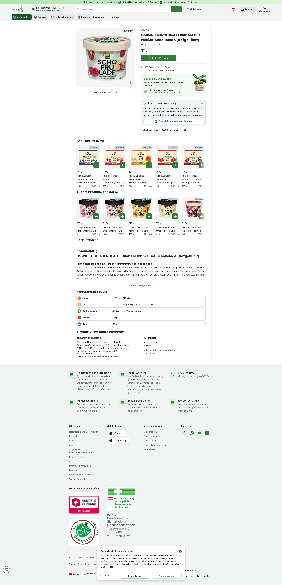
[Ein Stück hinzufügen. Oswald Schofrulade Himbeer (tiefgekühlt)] (96, 216)
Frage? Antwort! (137, 372)
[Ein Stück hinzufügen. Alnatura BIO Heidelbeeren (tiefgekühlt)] (96, 165)
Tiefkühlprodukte (149, 130)
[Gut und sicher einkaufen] (84, 532)
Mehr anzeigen (195, 115)
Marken (115, 17)
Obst (186, 130)
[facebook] (184, 433)
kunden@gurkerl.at (88, 400)
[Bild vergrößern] (131, 82)
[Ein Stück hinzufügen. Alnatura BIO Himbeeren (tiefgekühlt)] (122, 165)
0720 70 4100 (186, 372)
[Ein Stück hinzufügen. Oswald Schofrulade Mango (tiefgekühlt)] (149, 216)
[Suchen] (176, 9)
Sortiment (22, 17)
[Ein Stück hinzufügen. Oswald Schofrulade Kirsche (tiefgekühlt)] (201, 216)
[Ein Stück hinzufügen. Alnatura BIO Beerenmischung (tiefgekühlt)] (201, 165)
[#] (121, 499)
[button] (248, 9)
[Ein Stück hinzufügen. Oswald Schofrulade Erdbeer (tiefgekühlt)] (122, 216)
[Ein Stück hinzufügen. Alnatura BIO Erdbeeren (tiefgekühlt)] (175, 165)
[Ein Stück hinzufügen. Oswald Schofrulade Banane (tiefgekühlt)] (175, 216)
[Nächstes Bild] (199, 157)
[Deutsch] (235, 9)
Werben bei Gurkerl (189, 400)
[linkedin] (207, 433)
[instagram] (192, 433)
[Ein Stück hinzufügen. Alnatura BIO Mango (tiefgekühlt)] (149, 165)
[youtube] (199, 433)
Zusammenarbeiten (138, 400)
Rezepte (85, 17)
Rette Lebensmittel (64, 17)
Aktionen (42, 17)
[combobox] (123, 9)
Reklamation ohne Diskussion (94, 372)
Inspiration (98, 17)
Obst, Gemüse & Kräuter (170, 130)
